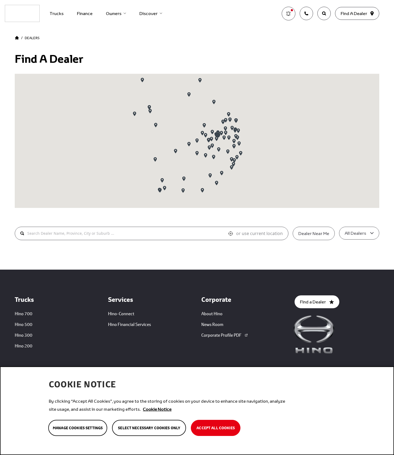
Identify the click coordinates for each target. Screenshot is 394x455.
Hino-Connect (121, 313)
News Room (212, 324)
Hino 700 (23, 313)
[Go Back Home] (17, 38)
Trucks (57, 13)
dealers (32, 37)
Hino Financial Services (129, 324)
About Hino (211, 313)
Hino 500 (23, 324)
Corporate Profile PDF (221, 335)
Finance (84, 13)
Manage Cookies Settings (78, 428)
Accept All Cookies (215, 428)
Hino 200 (23, 345)
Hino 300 (23, 335)
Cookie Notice (157, 409)
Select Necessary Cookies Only (149, 428)
